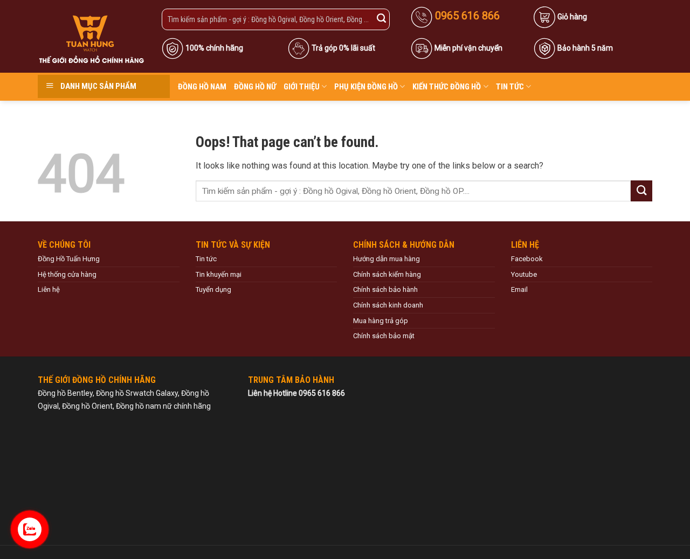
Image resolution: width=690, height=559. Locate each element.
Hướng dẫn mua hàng (386, 259)
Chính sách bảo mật (384, 336)
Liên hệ (49, 289)
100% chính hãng (214, 48)
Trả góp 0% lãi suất (343, 48)
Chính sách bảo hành (385, 289)
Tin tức (510, 87)
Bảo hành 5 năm (585, 48)
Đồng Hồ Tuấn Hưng (69, 259)
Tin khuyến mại (219, 274)
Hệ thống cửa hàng (67, 274)
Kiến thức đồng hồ (446, 87)
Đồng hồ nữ (255, 87)
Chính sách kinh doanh (388, 305)
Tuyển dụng (213, 289)
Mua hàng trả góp (380, 321)
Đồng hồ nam (202, 87)
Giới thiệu (302, 87)
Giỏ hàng (572, 16)
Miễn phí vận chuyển (468, 48)
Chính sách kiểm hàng (387, 274)
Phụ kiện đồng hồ (366, 87)
